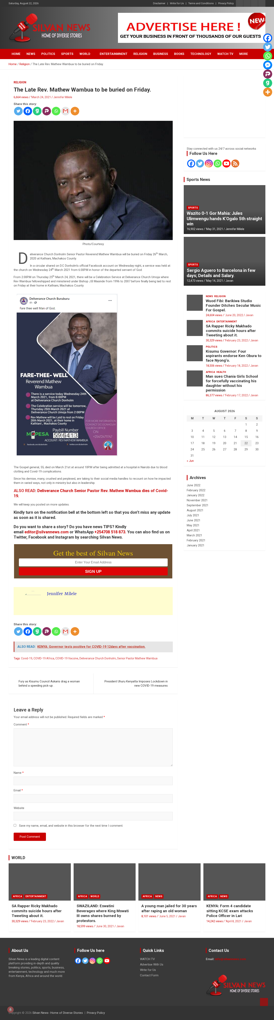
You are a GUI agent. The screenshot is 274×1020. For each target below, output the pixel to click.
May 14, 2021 (214, 280)
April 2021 (193, 530)
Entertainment (226, 321)
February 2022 (196, 490)
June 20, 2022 (234, 315)
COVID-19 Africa (43, 658)
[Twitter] (18, 111)
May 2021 (193, 525)
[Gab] (37, 111)
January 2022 (195, 495)
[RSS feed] (235, 163)
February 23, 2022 (236, 340)
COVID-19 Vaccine (66, 658)
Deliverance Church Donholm (97, 658)
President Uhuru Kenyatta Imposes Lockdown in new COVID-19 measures (136, 683)
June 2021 (193, 520)
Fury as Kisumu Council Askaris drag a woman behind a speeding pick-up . (49, 683)
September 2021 (197, 505)
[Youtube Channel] (226, 163)
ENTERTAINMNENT (113, 54)
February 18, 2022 (236, 365)
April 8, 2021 (234, 921)
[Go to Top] (264, 1002)
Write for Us (177, 3)
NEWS (30, 54)
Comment (21, 724)
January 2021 (195, 545)
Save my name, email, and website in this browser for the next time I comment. (71, 825)
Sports (193, 207)
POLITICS (48, 54)
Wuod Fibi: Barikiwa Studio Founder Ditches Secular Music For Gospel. (233, 305)
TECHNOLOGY (200, 54)
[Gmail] (65, 111)
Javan (229, 280)
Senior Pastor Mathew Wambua (137, 658)
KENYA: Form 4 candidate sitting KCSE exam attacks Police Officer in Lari (229, 911)
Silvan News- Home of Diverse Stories (57, 1013)
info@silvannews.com (230, 959)
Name (19, 773)
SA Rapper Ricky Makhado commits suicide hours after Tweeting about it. (231, 331)
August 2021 (195, 510)
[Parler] (46, 111)
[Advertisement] (224, 107)
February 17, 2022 (236, 395)
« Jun (190, 461)
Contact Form (149, 975)
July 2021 (193, 515)
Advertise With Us (151, 964)
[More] (75, 111)
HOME (16, 54)
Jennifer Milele (62, 97)
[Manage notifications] (10, 1009)
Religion (20, 82)
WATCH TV (225, 54)
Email (18, 790)
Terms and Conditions (201, 3)
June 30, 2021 (105, 926)
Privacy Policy (226, 3)
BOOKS (179, 54)
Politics (211, 346)
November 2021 (197, 500)
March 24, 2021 (41, 97)
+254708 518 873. (110, 532)
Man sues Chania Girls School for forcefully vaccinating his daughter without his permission (232, 383)
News (209, 296)
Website (19, 808)
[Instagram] (209, 163)
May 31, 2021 (214, 229)
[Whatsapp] (56, 111)
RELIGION (140, 54)
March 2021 (194, 535)
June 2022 (193, 485)
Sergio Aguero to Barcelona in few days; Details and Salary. (221, 273)
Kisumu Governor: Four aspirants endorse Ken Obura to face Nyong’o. (233, 356)
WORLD (84, 54)
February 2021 (196, 540)
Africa (210, 321)
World (94, 896)
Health (221, 372)
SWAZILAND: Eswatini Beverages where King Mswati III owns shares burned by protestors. (103, 913)
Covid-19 (26, 658)
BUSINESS (160, 54)
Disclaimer (159, 3)
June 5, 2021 (167, 916)
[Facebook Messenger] (267, 65)
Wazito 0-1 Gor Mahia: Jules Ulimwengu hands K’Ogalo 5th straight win (224, 218)
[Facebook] (27, 111)
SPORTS (67, 54)
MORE (243, 54)
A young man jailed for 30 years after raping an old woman (169, 908)
